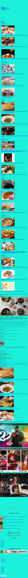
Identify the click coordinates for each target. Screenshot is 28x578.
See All (2, 25)
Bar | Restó (1, 422)
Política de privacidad (4, 561)
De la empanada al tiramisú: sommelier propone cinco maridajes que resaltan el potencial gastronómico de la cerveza (14, 151)
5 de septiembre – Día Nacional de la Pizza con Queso (10, 525)
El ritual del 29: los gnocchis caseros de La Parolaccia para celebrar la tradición (13, 519)
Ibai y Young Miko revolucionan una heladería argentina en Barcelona (13, 347)
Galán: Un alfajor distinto (6, 97)
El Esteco (1, 361)
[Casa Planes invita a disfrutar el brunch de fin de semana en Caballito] (1, 529)
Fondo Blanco (4, 138)
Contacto (3, 9)
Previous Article (2, 362)
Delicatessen (3, 61)
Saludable (2, 546)
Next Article (1, 364)
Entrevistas (2, 542)
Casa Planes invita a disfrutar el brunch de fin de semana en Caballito (14, 35)
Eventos (3, 99)
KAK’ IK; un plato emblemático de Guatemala (9, 189)
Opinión (2, 560)
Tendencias (2, 547)
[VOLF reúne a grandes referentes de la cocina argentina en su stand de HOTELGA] (1, 523)
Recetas (2, 177)
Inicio (2, 558)
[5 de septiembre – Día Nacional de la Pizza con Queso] (1, 526)
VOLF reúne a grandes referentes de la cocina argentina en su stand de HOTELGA (13, 522)
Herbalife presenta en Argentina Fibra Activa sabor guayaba (12, 291)
